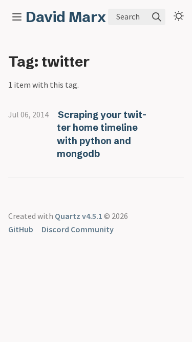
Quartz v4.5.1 (78, 216)
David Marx (66, 17)
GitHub (20, 229)
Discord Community (77, 229)
